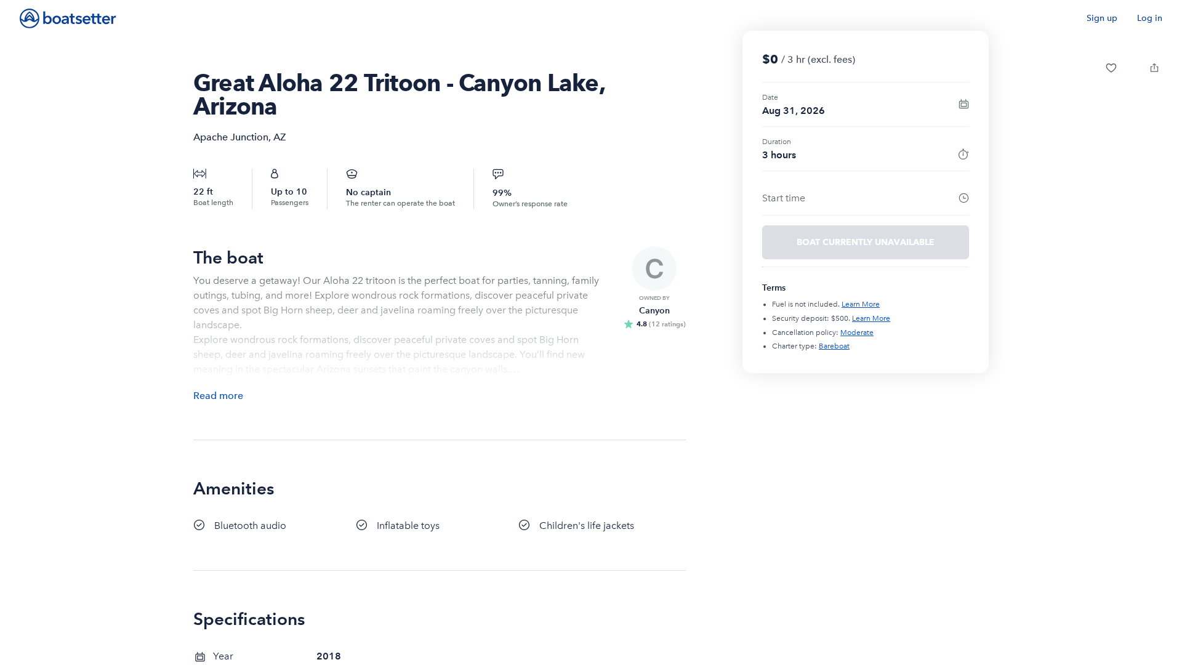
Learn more (861, 304)
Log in (1149, 18)
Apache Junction (230, 137)
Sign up (1102, 18)
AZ (279, 137)
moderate (857, 332)
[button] (1111, 67)
